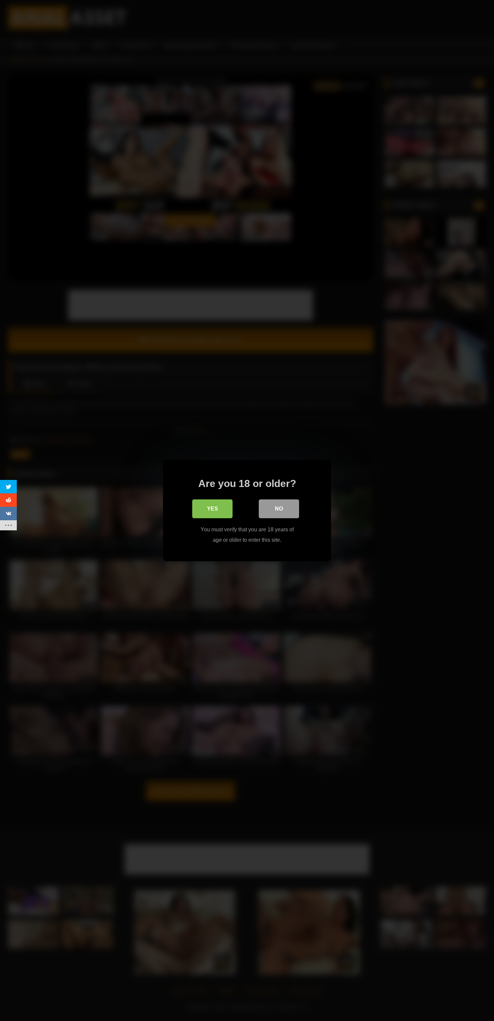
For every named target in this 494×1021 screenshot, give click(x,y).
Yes (212, 509)
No (279, 509)
